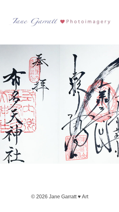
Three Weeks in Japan (36, 58)
